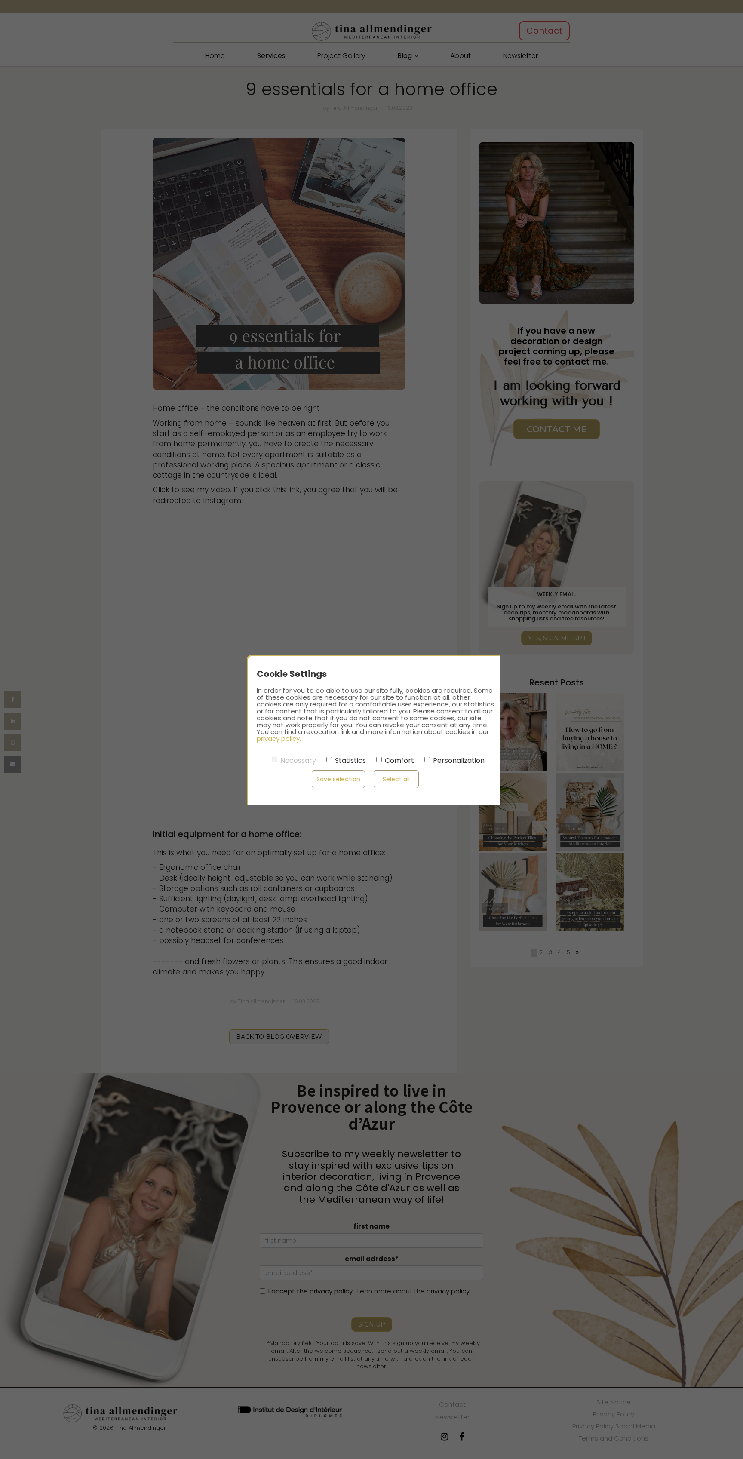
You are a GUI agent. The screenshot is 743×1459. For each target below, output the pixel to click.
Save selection (338, 779)
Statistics (350, 760)
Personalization (459, 760)
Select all (396, 779)
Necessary (298, 760)
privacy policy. (279, 738)
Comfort (399, 760)
